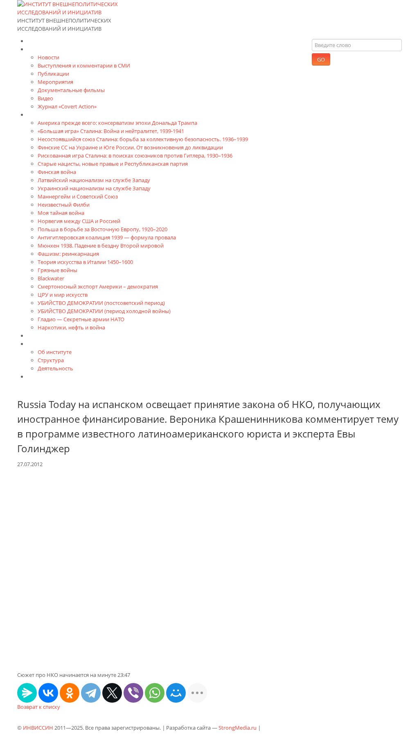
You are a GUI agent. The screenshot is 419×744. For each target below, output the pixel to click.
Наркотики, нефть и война (71, 327)
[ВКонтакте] (48, 693)
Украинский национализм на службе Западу (94, 188)
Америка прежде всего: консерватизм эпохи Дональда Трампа (117, 122)
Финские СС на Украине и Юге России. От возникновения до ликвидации (130, 147)
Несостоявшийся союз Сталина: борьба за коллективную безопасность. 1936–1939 (143, 139)
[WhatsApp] (154, 693)
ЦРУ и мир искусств (63, 294)
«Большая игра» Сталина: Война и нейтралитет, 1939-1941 (111, 131)
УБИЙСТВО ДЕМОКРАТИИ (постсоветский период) (101, 303)
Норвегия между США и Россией (79, 221)
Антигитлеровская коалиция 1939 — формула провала (107, 237)
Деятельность (55, 368)
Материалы (44, 49)
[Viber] (133, 693)
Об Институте (46, 343)
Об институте (55, 352)
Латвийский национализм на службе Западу (94, 180)
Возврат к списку (38, 706)
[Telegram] (91, 693)
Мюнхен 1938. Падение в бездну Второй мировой (101, 245)
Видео (45, 98)
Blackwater (51, 278)
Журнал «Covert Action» (67, 106)
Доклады (39, 335)
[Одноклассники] (69, 693)
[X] (112, 693)
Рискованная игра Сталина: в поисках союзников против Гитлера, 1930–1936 (135, 155)
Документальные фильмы (71, 90)
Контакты (40, 376)
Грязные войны (57, 270)
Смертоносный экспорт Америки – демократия (98, 286)
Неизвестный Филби (64, 204)
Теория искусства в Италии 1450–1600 (85, 262)
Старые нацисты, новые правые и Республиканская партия (113, 163)
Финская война (57, 172)
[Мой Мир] (176, 693)
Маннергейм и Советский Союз (78, 196)
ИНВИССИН (38, 727)
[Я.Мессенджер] (27, 693)
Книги (36, 114)
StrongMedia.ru (238, 727)
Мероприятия (55, 82)
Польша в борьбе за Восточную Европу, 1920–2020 (102, 229)
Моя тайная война (61, 212)
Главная (38, 41)
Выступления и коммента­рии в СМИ (84, 65)
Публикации (53, 73)
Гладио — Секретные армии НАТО (81, 319)
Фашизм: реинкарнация (68, 253)
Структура (51, 360)
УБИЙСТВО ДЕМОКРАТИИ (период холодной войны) (104, 311)
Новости (48, 57)
